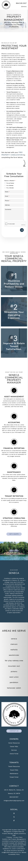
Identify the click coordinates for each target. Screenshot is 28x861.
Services (14, 750)
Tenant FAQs (14, 770)
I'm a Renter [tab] (10, 185)
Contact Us (14, 731)
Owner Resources (14, 743)
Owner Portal (14, 753)
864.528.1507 (21, 3)
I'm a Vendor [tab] (10, 188)
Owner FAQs (14, 746)
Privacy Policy (18, 837)
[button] (14, 813)
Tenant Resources (14, 766)
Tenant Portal (14, 777)
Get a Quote (14, 534)
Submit (22, 230)
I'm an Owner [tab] (10, 183)
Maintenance (14, 773)
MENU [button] (25, 6)
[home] (6, 5)
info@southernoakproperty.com (14, 800)
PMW (14, 835)
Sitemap (9, 837)
